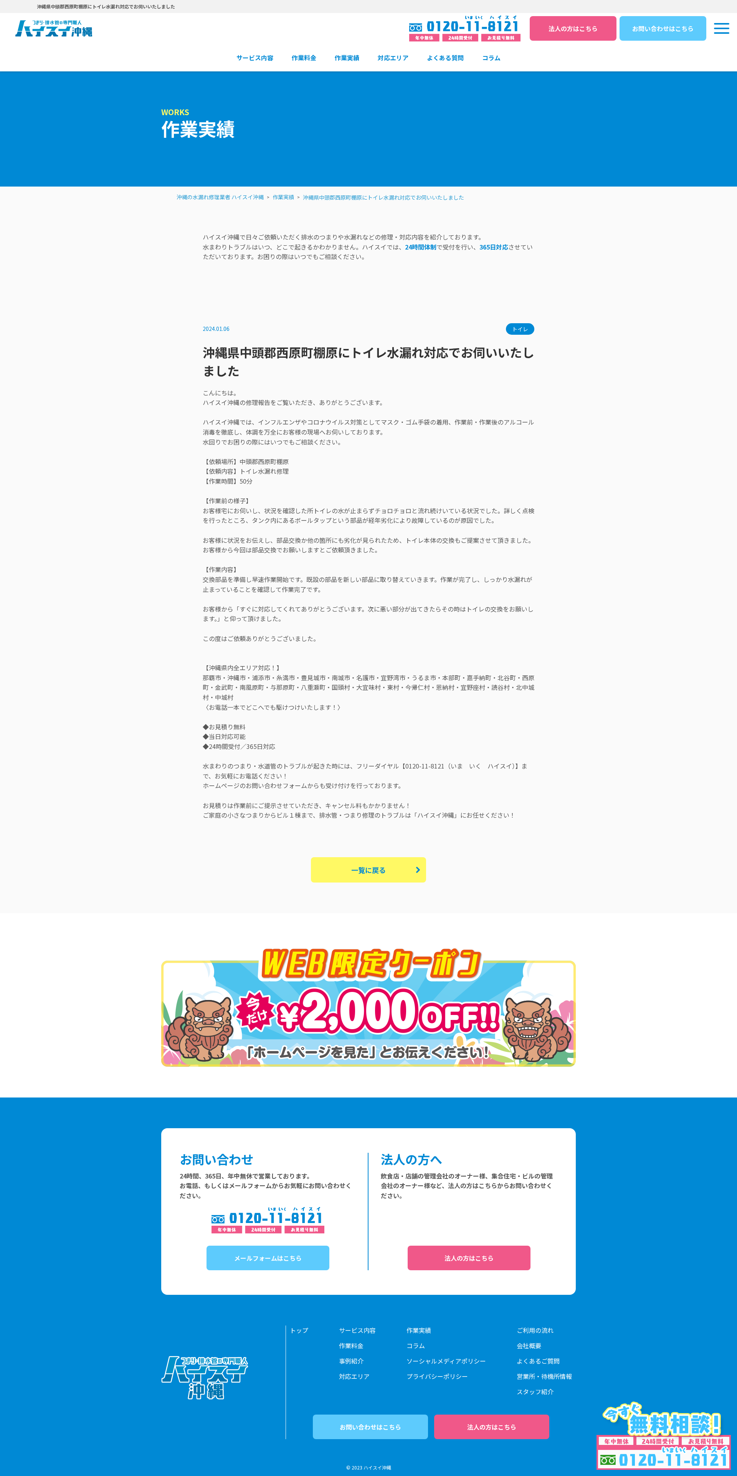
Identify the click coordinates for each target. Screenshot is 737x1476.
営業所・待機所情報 (544, 1376)
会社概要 (529, 1345)
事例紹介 (351, 1360)
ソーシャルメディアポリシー (446, 1360)
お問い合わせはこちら (663, 28)
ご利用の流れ (535, 1330)
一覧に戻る (368, 870)
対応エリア (354, 1376)
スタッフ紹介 (535, 1391)
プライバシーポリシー (437, 1376)
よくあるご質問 (538, 1360)
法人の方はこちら (573, 28)
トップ (299, 1330)
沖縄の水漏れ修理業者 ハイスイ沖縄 (220, 197)
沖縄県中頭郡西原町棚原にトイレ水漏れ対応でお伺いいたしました (383, 197)
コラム (416, 1345)
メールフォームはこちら (268, 1258)
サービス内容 (357, 1330)
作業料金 (351, 1345)
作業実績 (283, 197)
